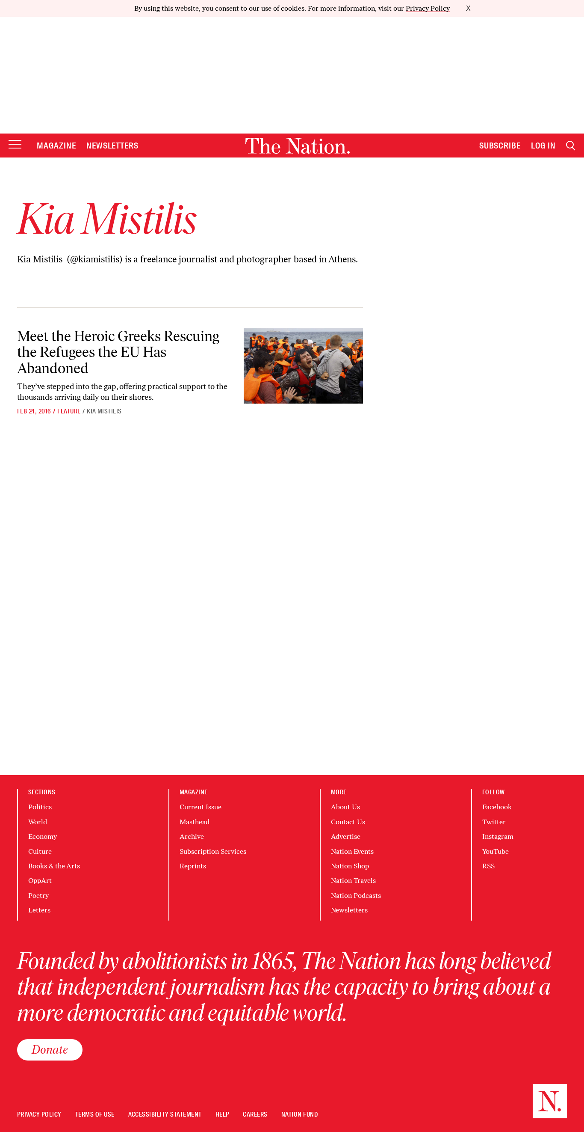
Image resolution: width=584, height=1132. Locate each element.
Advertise (345, 836)
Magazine (56, 145)
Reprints (193, 866)
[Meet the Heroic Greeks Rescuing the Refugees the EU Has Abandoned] (303, 366)
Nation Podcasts (356, 895)
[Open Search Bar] (570, 146)
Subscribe (500, 145)
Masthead (194, 822)
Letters (39, 910)
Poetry (38, 895)
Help (222, 1114)
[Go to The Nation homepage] (298, 146)
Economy (42, 836)
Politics (40, 807)
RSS (488, 866)
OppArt (40, 880)
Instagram (497, 836)
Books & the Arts (54, 866)
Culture (40, 851)
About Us (345, 807)
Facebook (497, 807)
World (37, 822)
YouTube (495, 851)
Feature (68, 411)
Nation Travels (353, 880)
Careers (255, 1114)
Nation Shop (350, 866)
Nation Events (352, 851)
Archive (192, 836)
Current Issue (200, 807)
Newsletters (112, 145)
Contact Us (348, 822)
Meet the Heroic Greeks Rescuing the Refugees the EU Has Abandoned (118, 352)
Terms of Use (95, 1114)
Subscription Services (213, 851)
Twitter (494, 822)
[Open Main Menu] (15, 145)
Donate (50, 1049)
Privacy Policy (428, 8)
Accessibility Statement (165, 1114)
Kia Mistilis (104, 411)
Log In (543, 145)
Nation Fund (299, 1114)
